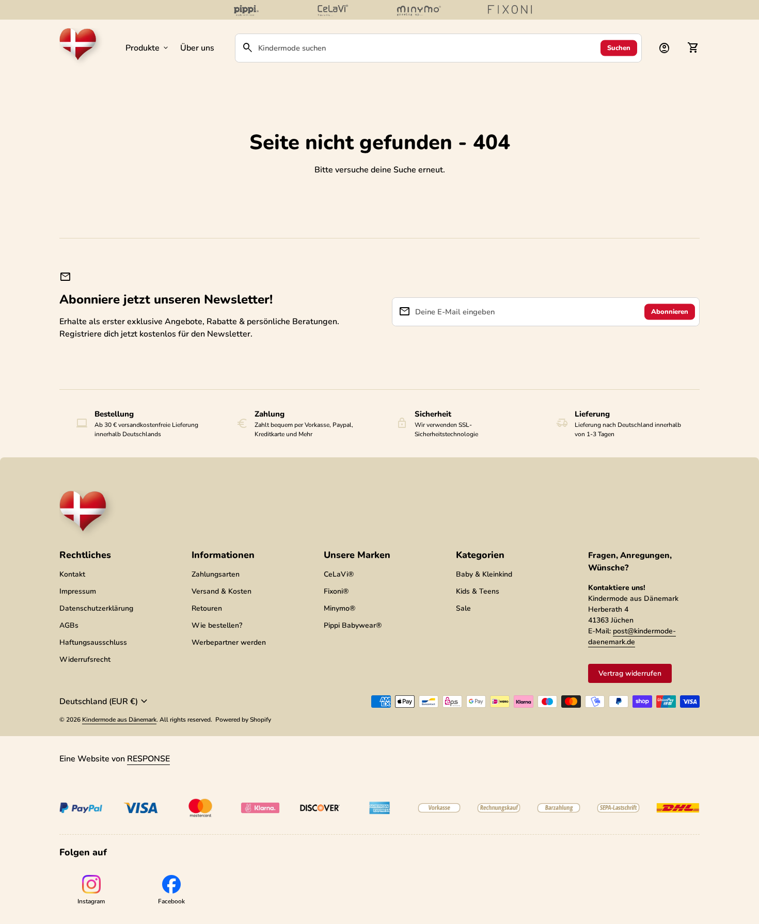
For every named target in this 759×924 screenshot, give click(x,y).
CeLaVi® (339, 574)
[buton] (104, 701)
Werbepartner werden (229, 642)
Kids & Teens (477, 591)
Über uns (197, 48)
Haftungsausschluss (93, 642)
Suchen (618, 47)
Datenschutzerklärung (96, 608)
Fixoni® (336, 591)
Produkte (147, 48)
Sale (463, 608)
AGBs (68, 625)
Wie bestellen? (217, 625)
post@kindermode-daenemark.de (632, 636)
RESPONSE (148, 758)
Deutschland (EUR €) (104, 701)
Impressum (77, 591)
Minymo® (339, 608)
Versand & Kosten (221, 591)
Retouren (207, 608)
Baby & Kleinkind (484, 574)
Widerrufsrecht (84, 659)
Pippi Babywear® (353, 625)
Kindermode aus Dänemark (119, 719)
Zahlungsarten (216, 574)
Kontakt (72, 574)
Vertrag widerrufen (629, 673)
